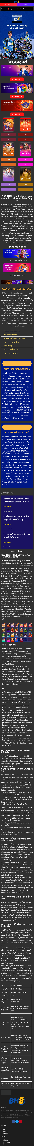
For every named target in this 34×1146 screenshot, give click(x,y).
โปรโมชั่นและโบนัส (10, 334)
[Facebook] (13, 1121)
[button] (3, 1)
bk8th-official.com (16, 989)
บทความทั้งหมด (17, 551)
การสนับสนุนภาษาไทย (11, 342)
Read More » (7, 506)
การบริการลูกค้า (9, 346)
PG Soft (7, 568)
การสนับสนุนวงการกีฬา (11, 353)
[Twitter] (17, 1121)
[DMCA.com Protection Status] (6, 1092)
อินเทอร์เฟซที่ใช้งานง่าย (11, 349)
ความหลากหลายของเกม (12, 331)
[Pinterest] (20, 1121)
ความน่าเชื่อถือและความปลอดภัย (15, 338)
